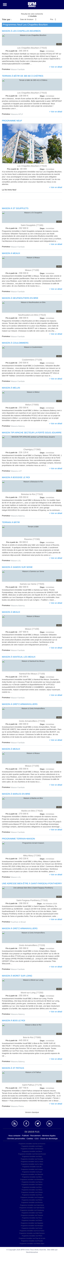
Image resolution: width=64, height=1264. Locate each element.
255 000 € (17, 769)
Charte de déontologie (49, 1139)
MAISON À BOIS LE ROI (13, 1020)
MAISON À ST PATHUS (13, 1068)
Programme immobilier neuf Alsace (32, 1220)
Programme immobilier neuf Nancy (32, 1182)
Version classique (32, 1112)
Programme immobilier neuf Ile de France (32, 1230)
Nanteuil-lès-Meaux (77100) (32, 673)
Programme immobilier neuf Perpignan (32, 1197)
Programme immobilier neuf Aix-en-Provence (32, 1143)
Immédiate (47, 169)
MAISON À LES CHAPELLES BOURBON (21, 31)
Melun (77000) (32, 404)
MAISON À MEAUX (11, 253)
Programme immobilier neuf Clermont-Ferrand (32, 1154)
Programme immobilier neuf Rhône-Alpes (32, 1243)
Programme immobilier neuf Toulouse (32, 1215)
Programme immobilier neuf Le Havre (32, 1161)
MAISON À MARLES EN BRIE (16, 794)
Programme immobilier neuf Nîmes (32, 1190)
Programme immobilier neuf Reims (32, 1200)
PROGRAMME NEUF (12, 121)
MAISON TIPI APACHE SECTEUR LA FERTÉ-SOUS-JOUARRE (32, 432)
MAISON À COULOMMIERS (15, 343)
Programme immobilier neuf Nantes (32, 1184)
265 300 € (17, 51)
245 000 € (17, 677)
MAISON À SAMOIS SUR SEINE (17, 567)
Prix (51, 19)
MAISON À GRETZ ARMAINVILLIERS (20, 704)
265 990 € (17, 948)
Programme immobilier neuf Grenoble (32, 1159)
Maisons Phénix (17, 1106)
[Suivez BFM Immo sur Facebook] (26, 1123)
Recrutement (35, 1136)
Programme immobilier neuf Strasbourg (32, 1210)
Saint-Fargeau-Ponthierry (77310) (31, 900)
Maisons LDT (16, 471)
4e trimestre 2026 (47, 904)
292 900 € (17, 228)
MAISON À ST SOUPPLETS (15, 208)
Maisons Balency (18, 426)
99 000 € (17, 542)
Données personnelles (16, 1139)
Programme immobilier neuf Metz (32, 1177)
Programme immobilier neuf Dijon (32, 1156)
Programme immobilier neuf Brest (32, 1151)
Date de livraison (26, 19)
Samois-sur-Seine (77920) (32, 584)
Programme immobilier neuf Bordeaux (32, 1148)
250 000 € (17, 408)
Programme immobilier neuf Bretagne (32, 1225)
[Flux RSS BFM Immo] (14, 1123)
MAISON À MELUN (11, 388)
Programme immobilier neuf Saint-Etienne (31, 1207)
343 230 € (17, 858)
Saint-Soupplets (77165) (32, 225)
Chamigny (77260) (31, 449)
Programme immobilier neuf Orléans (32, 1192)
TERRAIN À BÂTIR (11, 522)
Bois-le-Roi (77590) (32, 1037)
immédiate (47, 51)
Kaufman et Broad (18, 922)
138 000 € (17, 96)
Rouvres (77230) (32, 539)
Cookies (30, 1139)
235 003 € (17, 497)
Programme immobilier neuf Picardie (32, 1241)
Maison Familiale (18, 69)
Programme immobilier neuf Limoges (32, 1169)
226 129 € (17, 452)
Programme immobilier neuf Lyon (32, 1172)
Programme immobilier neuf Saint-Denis (32, 1205)
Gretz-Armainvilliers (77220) (32, 721)
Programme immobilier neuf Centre (32, 1228)
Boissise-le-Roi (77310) (32, 494)
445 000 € (17, 1040)
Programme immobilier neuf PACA (32, 1236)
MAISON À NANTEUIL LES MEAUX (18, 657)
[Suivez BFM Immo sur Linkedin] (49, 1123)
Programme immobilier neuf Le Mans (32, 1164)
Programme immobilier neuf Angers (31, 1146)
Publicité (25, 1136)
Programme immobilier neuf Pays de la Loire (32, 1238)
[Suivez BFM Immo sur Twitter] (38, 1123)
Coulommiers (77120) (32, 359)
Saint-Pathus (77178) (32, 1085)
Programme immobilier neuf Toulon (32, 1213)
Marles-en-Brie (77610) (32, 811)
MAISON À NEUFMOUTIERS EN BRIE (20, 298)
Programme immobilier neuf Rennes (32, 1202)
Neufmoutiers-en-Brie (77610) (32, 315)
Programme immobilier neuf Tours (32, 1218)
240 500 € (17, 363)
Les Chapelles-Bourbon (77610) (32, 48)
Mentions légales (49, 1136)
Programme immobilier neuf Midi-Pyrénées (32, 1233)
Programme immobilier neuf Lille (32, 1166)
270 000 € (17, 814)
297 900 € (17, 632)
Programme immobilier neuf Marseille (32, 1174)
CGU (37, 1139)
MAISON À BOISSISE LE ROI (16, 477)
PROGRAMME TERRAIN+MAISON (18, 839)
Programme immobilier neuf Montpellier (32, 1179)
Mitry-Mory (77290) (32, 855)
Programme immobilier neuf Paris (32, 1195)
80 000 (17, 169)
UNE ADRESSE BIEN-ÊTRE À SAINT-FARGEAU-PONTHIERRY (32, 883)
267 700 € (17, 1088)
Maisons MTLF (17, 114)
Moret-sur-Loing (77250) (32, 992)
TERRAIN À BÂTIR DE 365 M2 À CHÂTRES (22, 76)
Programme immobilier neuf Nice (32, 1187)
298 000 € (17, 273)
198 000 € (17, 903)
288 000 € (17, 318)
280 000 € (17, 724)
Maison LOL (16, 561)
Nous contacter (14, 1136)
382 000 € (17, 587)
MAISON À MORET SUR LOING (17, 976)
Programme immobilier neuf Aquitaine (32, 1223)
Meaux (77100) (32, 270)
